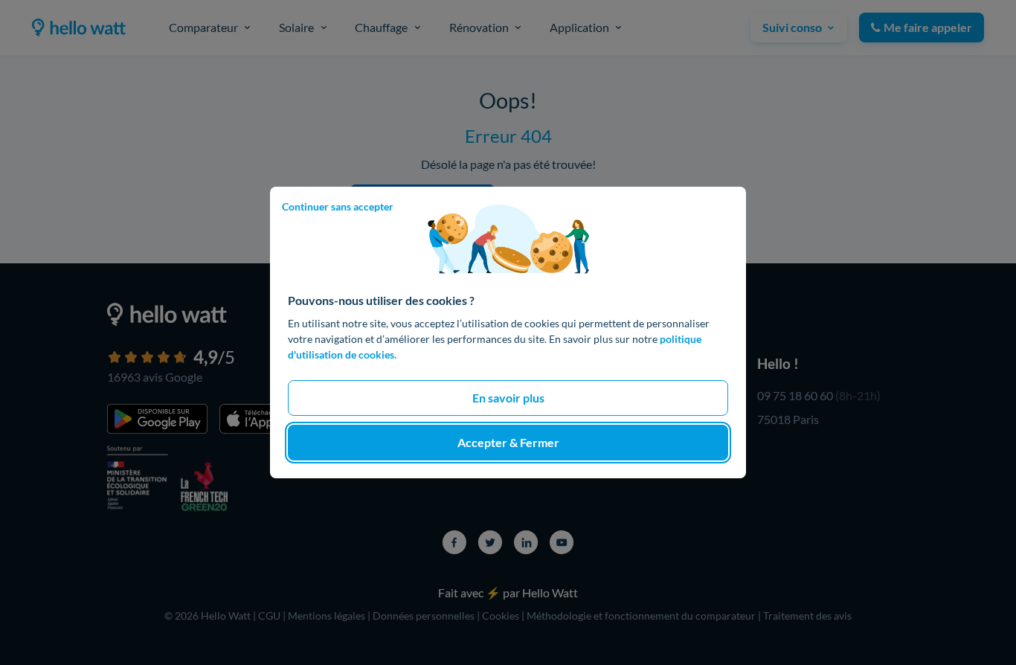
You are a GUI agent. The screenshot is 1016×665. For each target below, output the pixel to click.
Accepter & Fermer (508, 442)
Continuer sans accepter (337, 206)
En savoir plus (508, 398)
